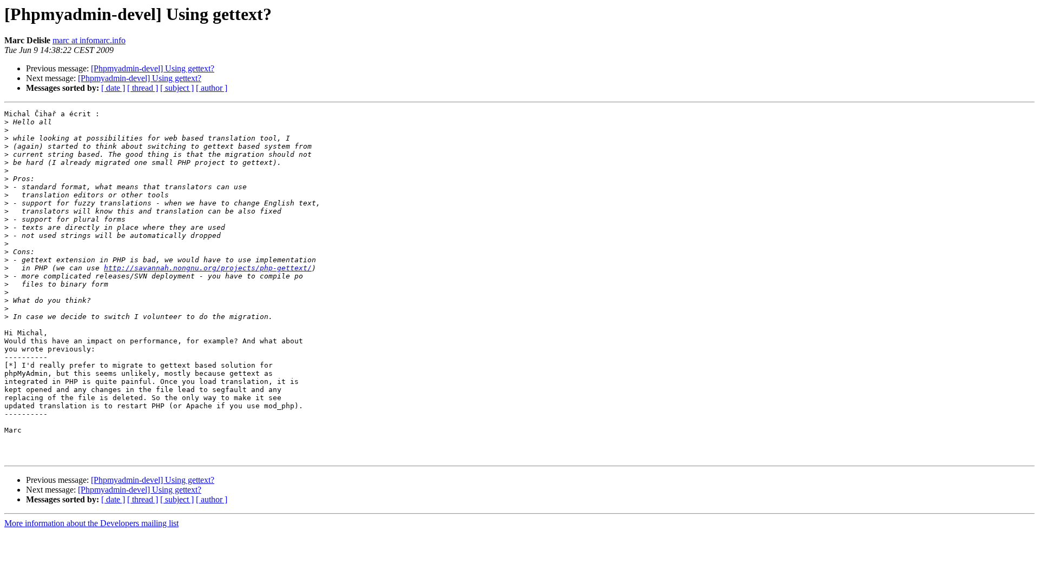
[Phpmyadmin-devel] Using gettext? (152, 68)
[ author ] (211, 87)
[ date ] (113, 87)
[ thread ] (142, 87)
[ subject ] (177, 87)
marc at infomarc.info (89, 40)
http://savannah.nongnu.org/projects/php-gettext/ (208, 268)
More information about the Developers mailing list (91, 523)
